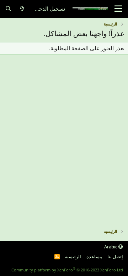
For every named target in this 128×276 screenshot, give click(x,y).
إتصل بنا (115, 256)
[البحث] (8, 8)
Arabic (111, 246)
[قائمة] (118, 9)
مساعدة (94, 256)
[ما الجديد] (22, 8)
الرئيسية (73, 256)
